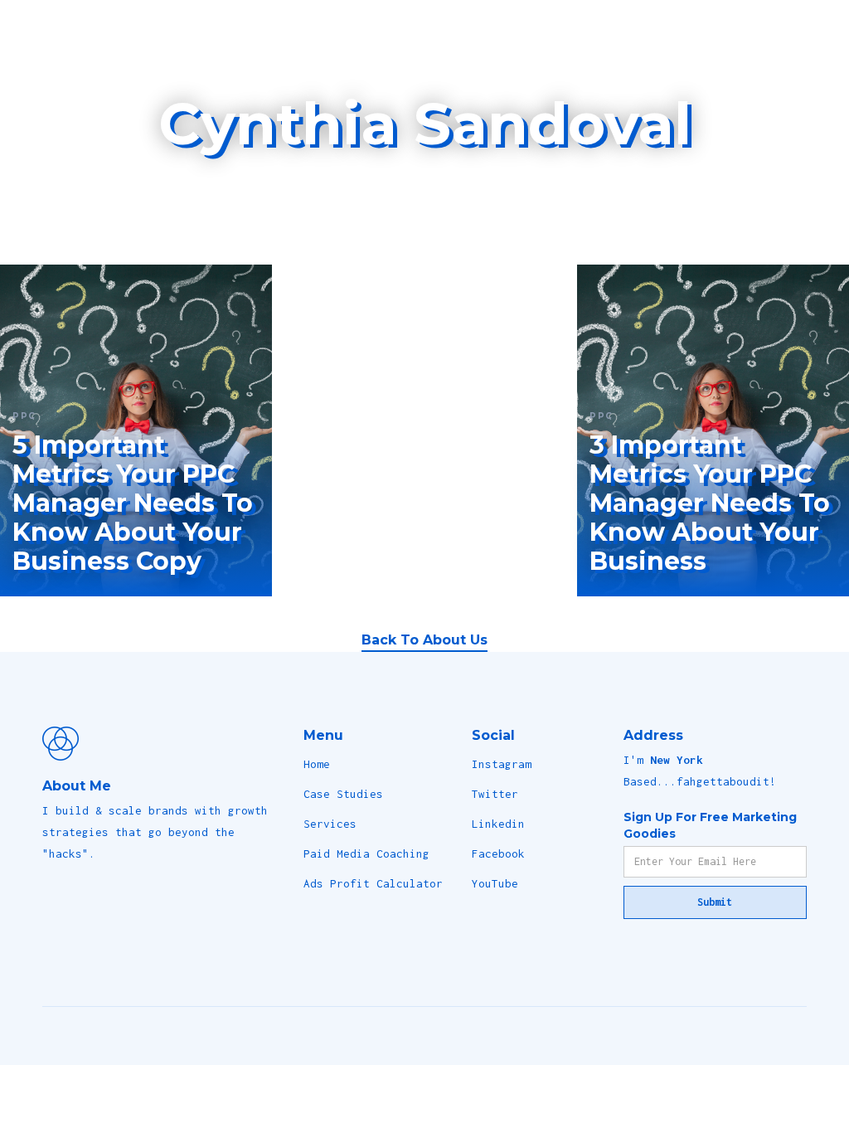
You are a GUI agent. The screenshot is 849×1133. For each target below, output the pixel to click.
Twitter (495, 793)
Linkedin (498, 823)
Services (330, 823)
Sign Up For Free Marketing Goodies (710, 825)
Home (316, 764)
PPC (24, 416)
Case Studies (343, 793)
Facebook (498, 853)
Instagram (501, 764)
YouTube (495, 883)
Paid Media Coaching (366, 853)
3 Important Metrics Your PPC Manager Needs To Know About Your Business (709, 503)
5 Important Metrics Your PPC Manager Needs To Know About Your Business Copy (132, 503)
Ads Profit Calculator (373, 883)
